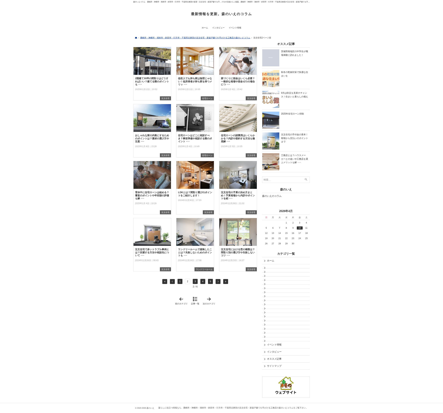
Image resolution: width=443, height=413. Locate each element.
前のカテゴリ (182, 301)
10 (300, 228)
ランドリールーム (204, 269)
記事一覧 (195, 303)
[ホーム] (136, 37)
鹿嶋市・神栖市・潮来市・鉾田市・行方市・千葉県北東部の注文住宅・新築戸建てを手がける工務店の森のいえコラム (238, 408)
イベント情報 (274, 344)
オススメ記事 (274, 358)
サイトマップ (274, 365)
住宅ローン (207, 98)
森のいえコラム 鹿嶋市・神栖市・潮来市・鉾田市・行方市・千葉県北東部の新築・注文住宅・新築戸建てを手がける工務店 (181, 2)
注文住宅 (165, 98)
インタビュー (274, 351)
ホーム (270, 260)
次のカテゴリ (210, 301)
